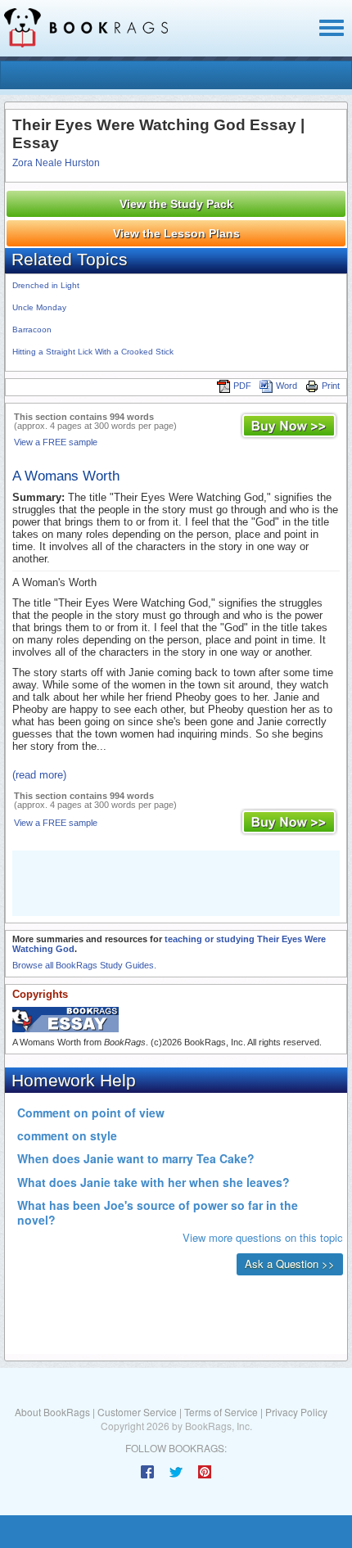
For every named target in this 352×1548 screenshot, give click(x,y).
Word (286, 385)
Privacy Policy (296, 1412)
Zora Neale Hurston (56, 163)
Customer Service (137, 1412)
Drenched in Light (45, 285)
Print (331, 385)
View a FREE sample (55, 442)
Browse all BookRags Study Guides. (84, 965)
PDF (242, 385)
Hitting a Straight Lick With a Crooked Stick (93, 351)
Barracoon (32, 329)
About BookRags (52, 1412)
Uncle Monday (39, 307)
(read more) (39, 775)
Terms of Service (221, 1412)
